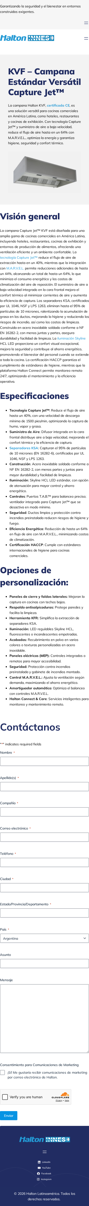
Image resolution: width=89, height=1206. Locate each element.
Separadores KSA (23, 448)
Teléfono (8, 853)
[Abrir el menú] (86, 23)
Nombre (7, 752)
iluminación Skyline (71, 338)
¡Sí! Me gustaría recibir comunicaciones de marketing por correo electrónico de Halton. (47, 1074)
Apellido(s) (9, 778)
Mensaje (6, 980)
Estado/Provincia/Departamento (25, 904)
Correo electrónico (15, 828)
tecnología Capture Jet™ (18, 257)
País (4, 929)
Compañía (9, 803)
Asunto (5, 955)
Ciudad (6, 879)
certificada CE (58, 105)
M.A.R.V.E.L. (15, 268)
